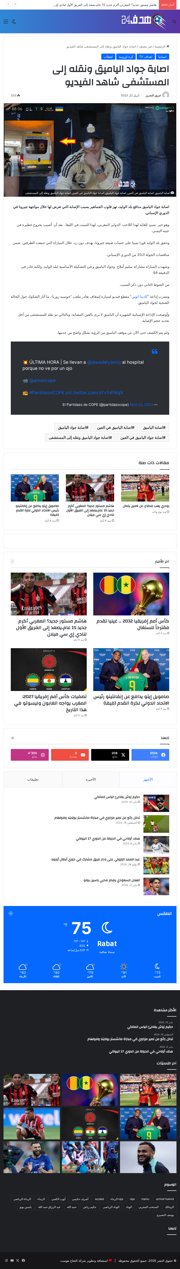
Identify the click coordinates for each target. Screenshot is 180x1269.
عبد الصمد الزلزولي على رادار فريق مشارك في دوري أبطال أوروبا (95, 859)
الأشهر (148, 779)
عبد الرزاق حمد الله (49, 1207)
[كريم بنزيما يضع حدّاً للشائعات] (32, 1157)
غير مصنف (145, 46)
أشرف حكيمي (80, 1199)
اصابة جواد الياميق (72, 427)
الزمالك (169, 1207)
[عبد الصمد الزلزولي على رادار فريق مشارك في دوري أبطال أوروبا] (156, 865)
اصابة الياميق (153, 427)
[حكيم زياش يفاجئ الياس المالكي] (156, 803)
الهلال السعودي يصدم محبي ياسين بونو (112, 880)
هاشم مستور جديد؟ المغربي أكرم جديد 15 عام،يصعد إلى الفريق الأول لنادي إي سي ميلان (99, 5)
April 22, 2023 (141, 404)
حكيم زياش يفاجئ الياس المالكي (117, 797)
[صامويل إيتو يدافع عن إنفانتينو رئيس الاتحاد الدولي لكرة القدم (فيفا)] (35, 488)
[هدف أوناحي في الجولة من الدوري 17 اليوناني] (156, 845)
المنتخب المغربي (148, 1207)
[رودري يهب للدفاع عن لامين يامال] (145, 488)
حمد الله (71, 1207)
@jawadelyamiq (104, 362)
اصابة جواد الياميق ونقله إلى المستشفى (79, 437)
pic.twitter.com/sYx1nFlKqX (94, 392)
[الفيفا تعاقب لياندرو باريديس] (90, 1157)
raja (132, 1199)
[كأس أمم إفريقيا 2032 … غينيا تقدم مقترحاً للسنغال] (131, 594)
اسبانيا (162, 56)
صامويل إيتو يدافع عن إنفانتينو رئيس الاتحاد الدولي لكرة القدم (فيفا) (37, 510)
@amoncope (42, 380)
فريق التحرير (153, 95)
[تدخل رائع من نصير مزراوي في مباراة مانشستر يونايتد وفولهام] (156, 824)
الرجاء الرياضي (22, 1199)
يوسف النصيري (165, 1215)
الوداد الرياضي (111, 1207)
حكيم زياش (89, 1207)
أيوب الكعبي (58, 1199)
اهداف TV (145, 56)
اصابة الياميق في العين (114, 427)
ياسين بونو (26, 1207)
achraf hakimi (165, 1199)
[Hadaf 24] (144, 21)
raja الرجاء (116, 1199)
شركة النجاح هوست (73, 1260)
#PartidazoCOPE (46, 392)
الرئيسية (160, 46)
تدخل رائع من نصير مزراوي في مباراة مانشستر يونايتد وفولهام (97, 818)
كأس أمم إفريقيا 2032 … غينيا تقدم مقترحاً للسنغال (133, 624)
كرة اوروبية (126, 56)
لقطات (108, 56)
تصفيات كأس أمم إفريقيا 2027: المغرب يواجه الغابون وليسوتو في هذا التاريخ (50, 703)
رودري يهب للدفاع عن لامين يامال (146, 506)
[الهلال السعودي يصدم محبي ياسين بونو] (156, 886)
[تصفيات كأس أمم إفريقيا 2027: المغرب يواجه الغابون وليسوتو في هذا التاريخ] (49, 669)
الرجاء (41, 1199)
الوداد (129, 1207)
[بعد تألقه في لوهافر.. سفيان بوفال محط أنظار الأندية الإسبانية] (148, 1157)
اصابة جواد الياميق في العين (141, 437)
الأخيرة (91, 779)
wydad (99, 1199)
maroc (145, 1199)
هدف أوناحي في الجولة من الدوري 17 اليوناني (108, 839)
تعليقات (32, 779)
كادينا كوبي (139, 296)
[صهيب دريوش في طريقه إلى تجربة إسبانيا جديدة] (32, 1123)
